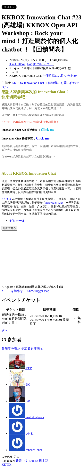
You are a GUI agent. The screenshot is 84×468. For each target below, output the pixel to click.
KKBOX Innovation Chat (28, 83)
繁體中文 (21, 460)
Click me (42, 138)
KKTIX (7, 464)
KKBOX (7, 199)
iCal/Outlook (17, 64)
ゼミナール (17, 220)
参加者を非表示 (32, 348)
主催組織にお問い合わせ (59, 75)
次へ (5, 87)
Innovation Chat (54, 202)
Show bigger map (38, 291)
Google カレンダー (40, 64)
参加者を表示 (11, 348)
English (33, 460)
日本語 (43, 460)
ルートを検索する (14, 291)
